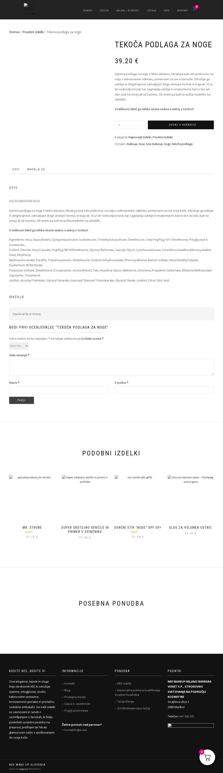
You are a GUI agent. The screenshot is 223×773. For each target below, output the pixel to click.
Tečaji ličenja (125, 701)
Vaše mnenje (19, 355)
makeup (132, 144)
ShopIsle (14, 769)
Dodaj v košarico (182, 124)
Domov (87, 10)
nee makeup (154, 144)
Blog (67, 690)
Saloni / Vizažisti (127, 10)
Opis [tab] (16, 169)
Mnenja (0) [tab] (36, 169)
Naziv (14, 383)
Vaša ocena (94, 339)
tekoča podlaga (182, 144)
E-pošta (121, 383)
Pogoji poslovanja (76, 710)
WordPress (34, 769)
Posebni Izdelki (33, 32)
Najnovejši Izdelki (139, 137)
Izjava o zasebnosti (77, 704)
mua (142, 144)
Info (167, 10)
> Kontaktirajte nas (74, 730)
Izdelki (104, 10)
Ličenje (152, 10)
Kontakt (182, 10)
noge (167, 144)
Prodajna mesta (75, 697)
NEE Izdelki (124, 683)
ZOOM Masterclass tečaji (133, 708)
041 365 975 (186, 716)
